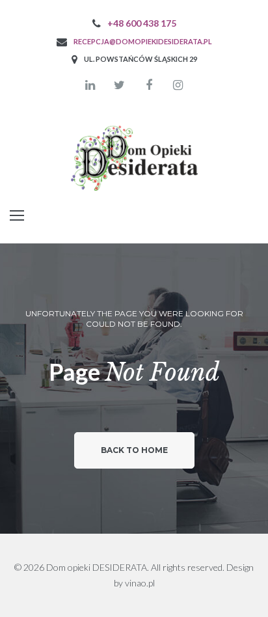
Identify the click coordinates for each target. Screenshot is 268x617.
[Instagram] (178, 85)
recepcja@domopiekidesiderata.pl (143, 41)
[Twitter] (120, 85)
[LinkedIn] (90, 85)
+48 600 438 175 (141, 23)
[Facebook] (149, 85)
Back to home (134, 450)
